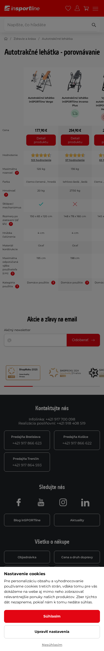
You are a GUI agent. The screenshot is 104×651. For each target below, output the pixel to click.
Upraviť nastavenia (52, 631)
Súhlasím (52, 616)
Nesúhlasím (52, 645)
